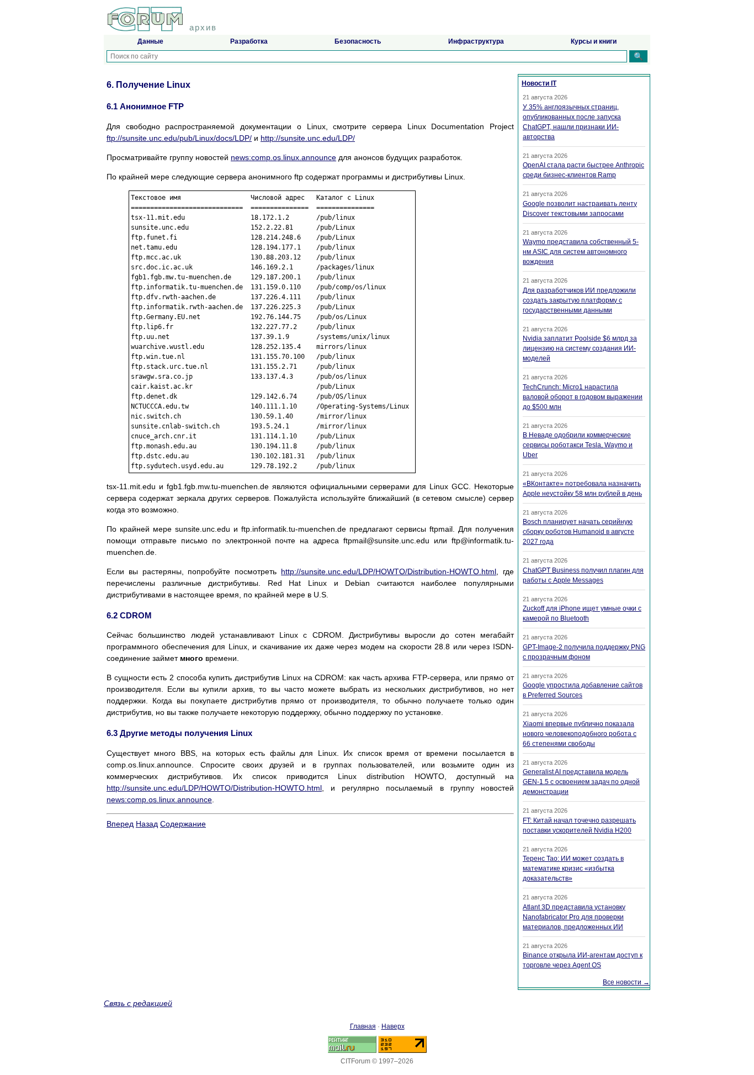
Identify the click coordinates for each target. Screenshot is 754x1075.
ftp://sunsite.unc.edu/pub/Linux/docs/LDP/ (179, 138)
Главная (363, 1026)
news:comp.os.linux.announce (283, 157)
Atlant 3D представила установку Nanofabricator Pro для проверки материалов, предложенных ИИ (574, 917)
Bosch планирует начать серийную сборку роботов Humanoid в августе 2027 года (578, 532)
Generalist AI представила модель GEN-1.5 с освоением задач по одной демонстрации (581, 782)
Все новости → (626, 982)
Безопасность (357, 41)
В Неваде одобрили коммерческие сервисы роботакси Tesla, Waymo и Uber (578, 445)
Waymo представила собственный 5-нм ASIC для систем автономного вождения (581, 252)
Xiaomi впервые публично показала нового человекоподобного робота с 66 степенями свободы (579, 734)
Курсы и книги (594, 41)
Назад (147, 823)
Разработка (249, 41)
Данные (150, 41)
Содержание (183, 823)
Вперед (120, 823)
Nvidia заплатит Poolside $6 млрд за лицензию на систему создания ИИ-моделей (580, 348)
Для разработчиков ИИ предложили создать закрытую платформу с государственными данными (579, 300)
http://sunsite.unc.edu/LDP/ (308, 138)
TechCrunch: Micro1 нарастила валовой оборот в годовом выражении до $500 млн (583, 397)
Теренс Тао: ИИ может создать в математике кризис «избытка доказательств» (573, 868)
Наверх (393, 1026)
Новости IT (539, 83)
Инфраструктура (476, 41)
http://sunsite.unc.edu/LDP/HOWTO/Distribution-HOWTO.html (388, 571)
